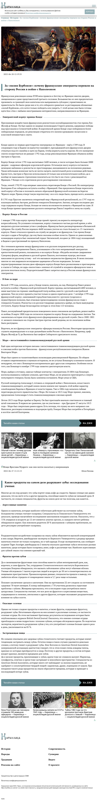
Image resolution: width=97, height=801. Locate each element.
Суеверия (53, 754)
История (5, 748)
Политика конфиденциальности (14, 780)
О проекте (54, 764)
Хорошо (89, 12)
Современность (56, 748)
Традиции (6, 759)
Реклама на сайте (10, 764)
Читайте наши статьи (48, 423)
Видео (51, 759)
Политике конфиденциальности (38, 13)
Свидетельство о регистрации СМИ (15, 776)
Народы (5, 754)
